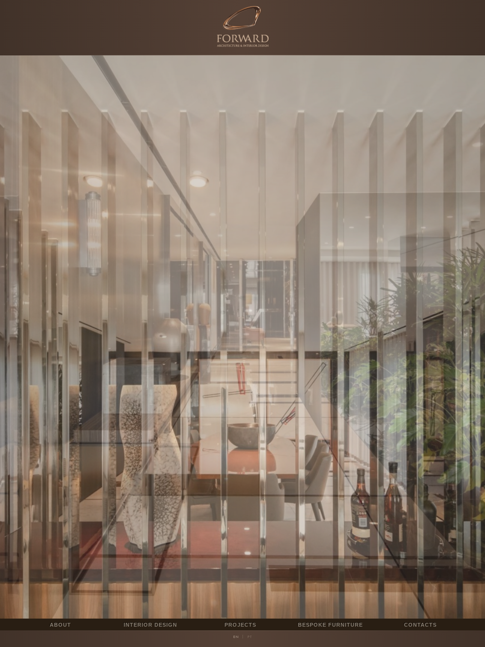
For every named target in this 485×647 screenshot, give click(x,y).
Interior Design (150, 625)
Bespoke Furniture (330, 625)
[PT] (249, 637)
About (60, 625)
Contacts (420, 625)
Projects (240, 625)
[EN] (236, 637)
